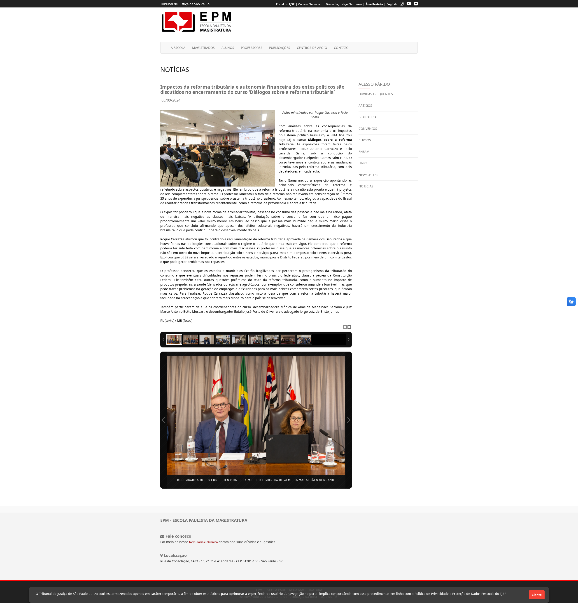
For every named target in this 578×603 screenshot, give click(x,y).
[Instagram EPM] (400, 4)
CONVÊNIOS (368, 128)
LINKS (363, 163)
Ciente (537, 595)
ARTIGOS (365, 105)
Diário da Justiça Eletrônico (344, 4)
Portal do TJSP (285, 4)
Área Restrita (374, 4)
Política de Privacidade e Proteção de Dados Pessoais (454, 593)
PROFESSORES (251, 47)
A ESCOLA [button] (178, 47)
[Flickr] (415, 4)
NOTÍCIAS (366, 186)
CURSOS (365, 140)
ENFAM (364, 151)
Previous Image (163, 420)
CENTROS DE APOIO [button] (312, 47)
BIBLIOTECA (368, 117)
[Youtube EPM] (407, 4)
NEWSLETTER (368, 175)
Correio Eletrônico (310, 4)
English (392, 4)
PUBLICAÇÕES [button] (279, 47)
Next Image (348, 420)
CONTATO (341, 47)
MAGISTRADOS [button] (203, 47)
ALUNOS (227, 47)
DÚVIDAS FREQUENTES (376, 94)
